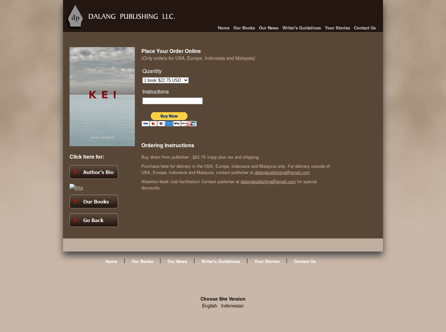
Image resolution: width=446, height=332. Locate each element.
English (209, 305)
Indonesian (232, 305)
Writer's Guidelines (301, 28)
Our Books (244, 28)
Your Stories (337, 28)
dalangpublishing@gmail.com (282, 172)
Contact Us (365, 28)
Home (224, 28)
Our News (269, 28)
